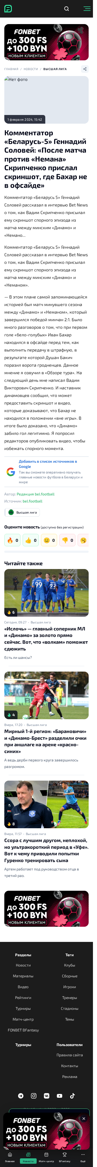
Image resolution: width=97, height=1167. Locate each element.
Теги (69, 954)
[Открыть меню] (87, 8)
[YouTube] (59, 1095)
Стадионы (69, 1008)
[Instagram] (33, 1095)
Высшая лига (55, 69)
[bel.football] (8, 8)
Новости (31, 69)
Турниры (23, 1008)
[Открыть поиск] (66, 8)
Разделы (23, 954)
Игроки (69, 986)
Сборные (69, 976)
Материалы (23, 976)
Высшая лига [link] (41, 622)
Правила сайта (70, 1055)
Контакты (69, 1065)
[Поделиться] (85, 69)
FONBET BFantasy (23, 1030)
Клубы (69, 965)
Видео (23, 986)
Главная (11, 69)
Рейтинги (23, 997)
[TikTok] (72, 1095)
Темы (69, 1019)
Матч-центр (23, 1019)
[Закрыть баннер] (84, 1118)
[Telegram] (20, 1095)
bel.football (32, 501)
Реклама (69, 1076)
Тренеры (69, 997)
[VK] (46, 1095)
